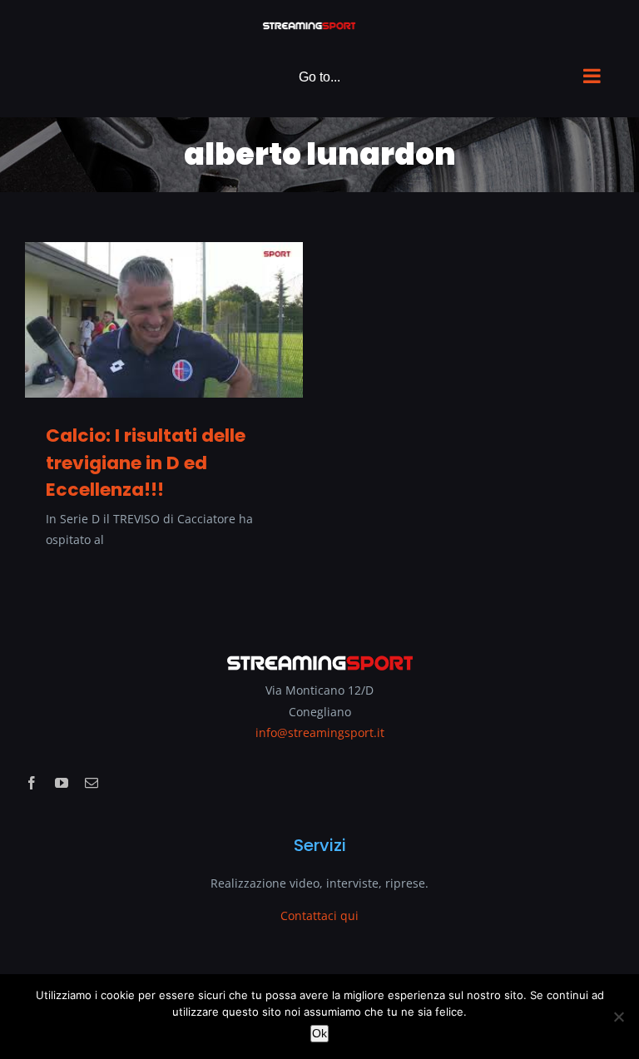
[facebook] (31, 782)
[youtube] (61, 782)
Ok (319, 1033)
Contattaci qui (319, 915)
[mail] (91, 782)
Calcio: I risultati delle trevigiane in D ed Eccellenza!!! (145, 462)
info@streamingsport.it (319, 732)
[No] (618, 1016)
